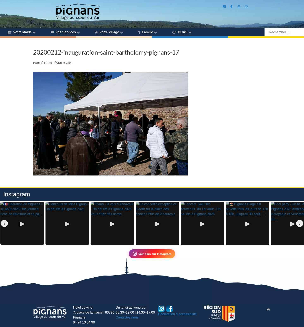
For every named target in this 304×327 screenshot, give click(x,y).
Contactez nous (127, 317)
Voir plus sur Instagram (154, 253)
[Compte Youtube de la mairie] (224, 6)
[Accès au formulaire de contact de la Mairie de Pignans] (246, 6)
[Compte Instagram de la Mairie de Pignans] (239, 6)
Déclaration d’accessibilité (177, 314)
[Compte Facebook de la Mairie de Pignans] (232, 6)
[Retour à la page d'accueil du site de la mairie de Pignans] (77, 10)
